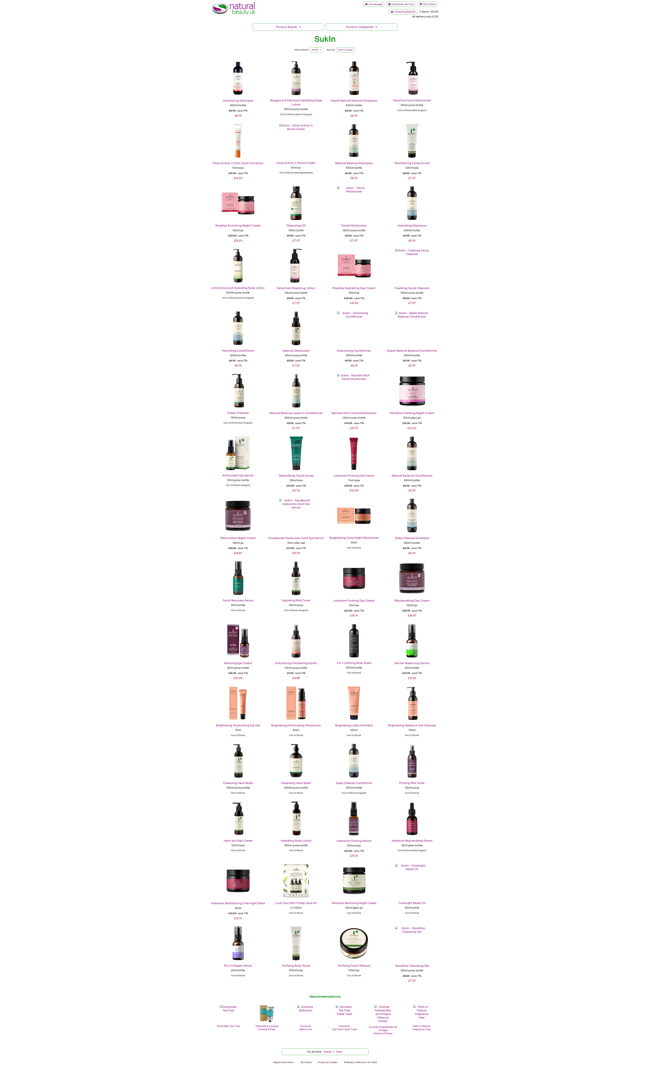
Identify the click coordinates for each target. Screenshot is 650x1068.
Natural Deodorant (296, 350)
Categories (360, 27)
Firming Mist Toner (412, 783)
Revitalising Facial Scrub (412, 163)
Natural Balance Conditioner (412, 475)
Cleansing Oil (296, 225)
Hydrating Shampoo (412, 225)
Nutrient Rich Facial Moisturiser (354, 413)
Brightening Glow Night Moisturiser (354, 538)
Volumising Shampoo (238, 100)
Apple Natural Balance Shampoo (353, 100)
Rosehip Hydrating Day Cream (353, 288)
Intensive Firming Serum (354, 841)
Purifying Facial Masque (354, 965)
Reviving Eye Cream (238, 663)
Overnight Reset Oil (412, 903)
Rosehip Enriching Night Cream (238, 225)
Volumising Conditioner (354, 350)
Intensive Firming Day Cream (354, 600)
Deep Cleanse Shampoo (412, 538)
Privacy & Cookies (327, 1062)
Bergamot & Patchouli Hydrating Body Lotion (296, 102)
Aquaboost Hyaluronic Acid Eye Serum (296, 538)
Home (375, 4)
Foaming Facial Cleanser (411, 288)
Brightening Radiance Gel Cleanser (412, 725)
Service (403, 4)
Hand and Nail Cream (238, 840)
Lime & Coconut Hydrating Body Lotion (238, 288)
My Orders (429, 4)
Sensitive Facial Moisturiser (412, 100)
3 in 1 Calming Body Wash (354, 663)
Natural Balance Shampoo (354, 163)
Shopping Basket (404, 11)
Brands (287, 27)
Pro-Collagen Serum (238, 965)
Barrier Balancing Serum (412, 663)
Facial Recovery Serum (238, 600)
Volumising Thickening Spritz (296, 663)
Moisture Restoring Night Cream (354, 903)
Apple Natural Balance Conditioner (412, 350)
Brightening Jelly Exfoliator (354, 725)
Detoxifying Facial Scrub (296, 475)
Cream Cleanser (238, 413)
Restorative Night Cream (238, 538)
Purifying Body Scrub (296, 965)
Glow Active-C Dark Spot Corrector (238, 163)
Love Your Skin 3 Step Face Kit (296, 903)
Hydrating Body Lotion (296, 840)
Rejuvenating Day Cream (411, 600)
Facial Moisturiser (354, 225)
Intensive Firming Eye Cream (354, 475)
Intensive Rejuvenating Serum (412, 840)
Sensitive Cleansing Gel (412, 966)
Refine (316, 49)
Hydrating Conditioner (238, 350)
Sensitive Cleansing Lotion (296, 288)
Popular (345, 49)
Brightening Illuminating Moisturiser (296, 725)
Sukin (325, 39)
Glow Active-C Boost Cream (296, 163)
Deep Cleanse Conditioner (354, 783)
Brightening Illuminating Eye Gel (238, 725)
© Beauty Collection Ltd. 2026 (360, 1062)
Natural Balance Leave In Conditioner (296, 413)
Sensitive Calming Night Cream (411, 413)
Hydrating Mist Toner (296, 600)
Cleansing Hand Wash (238, 783)
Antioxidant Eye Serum (238, 475)
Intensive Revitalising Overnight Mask (238, 903)
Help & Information (283, 1062)
